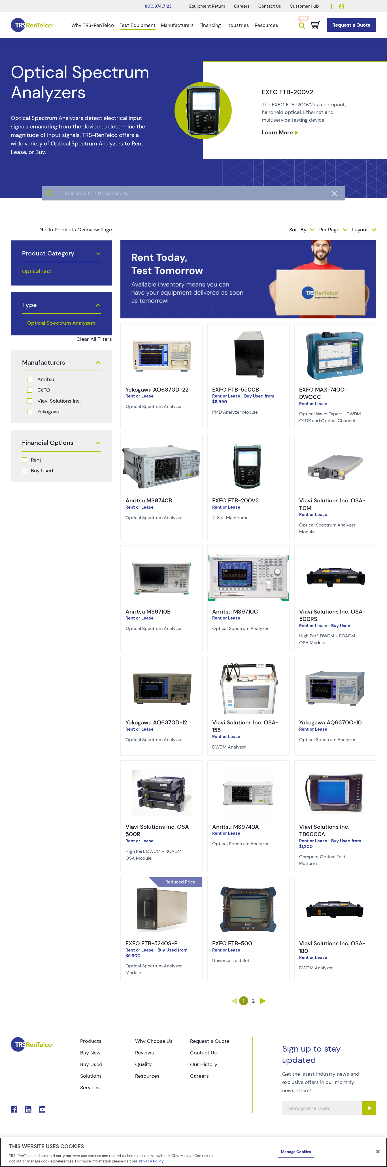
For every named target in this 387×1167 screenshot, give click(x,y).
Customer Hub (304, 6)
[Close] (378, 1151)
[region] (193, 1152)
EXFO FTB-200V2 (235, 500)
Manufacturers (177, 25)
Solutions (91, 1076)
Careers (242, 6)
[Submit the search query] (49, 193)
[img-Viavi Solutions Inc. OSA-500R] (161, 771)
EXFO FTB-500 (232, 943)
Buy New (90, 1052)
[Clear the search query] (334, 193)
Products (90, 1041)
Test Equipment (138, 25)
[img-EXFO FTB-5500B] (248, 334)
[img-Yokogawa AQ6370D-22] (161, 334)
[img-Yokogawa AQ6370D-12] (161, 667)
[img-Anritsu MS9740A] (248, 771)
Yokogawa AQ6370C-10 (330, 722)
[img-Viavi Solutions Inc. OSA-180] (335, 888)
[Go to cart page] (315, 25)
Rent (36, 459)
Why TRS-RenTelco (92, 25)
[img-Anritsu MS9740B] (161, 445)
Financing (210, 25)
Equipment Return (207, 6)
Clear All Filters (94, 339)
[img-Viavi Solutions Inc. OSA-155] (248, 667)
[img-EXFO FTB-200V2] (248, 445)
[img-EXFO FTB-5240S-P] (161, 888)
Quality (143, 1064)
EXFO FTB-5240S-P (152, 943)
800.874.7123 (158, 6)
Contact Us (269, 6)
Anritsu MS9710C (235, 611)
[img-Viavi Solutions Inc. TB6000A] (335, 771)
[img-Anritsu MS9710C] (248, 556)
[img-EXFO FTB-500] (248, 888)
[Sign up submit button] (369, 1108)
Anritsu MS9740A (235, 826)
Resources (266, 25)
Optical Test (36, 271)
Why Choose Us (154, 1041)
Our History (203, 1064)
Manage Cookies (296, 1151)
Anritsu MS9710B (148, 611)
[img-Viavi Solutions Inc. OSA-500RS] (335, 556)
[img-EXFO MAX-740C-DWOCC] (335, 334)
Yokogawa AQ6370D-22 (157, 389)
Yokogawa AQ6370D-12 (156, 722)
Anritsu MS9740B (149, 500)
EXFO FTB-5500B (235, 389)
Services (90, 1087)
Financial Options (47, 443)
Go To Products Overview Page (75, 229)
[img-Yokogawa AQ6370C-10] (335, 667)
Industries (237, 25)
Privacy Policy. (151, 1161)
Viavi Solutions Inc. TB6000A (324, 830)
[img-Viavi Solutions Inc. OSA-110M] (335, 445)
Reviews (144, 1052)
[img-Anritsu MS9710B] (161, 556)
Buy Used (42, 470)
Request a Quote (209, 1041)
